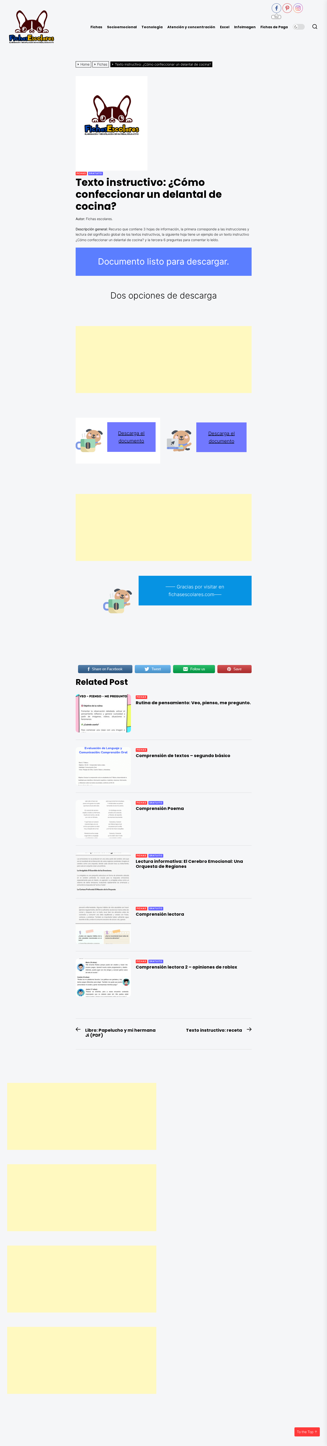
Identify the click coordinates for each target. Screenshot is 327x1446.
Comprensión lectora (160, 914)
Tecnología (152, 27)
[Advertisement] (164, 359)
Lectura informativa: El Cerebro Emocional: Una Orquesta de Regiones (189, 864)
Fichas (96, 27)
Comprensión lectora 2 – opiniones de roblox (186, 967)
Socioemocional (122, 27)
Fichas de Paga (274, 27)
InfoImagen (245, 27)
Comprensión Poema (160, 808)
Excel (224, 27)
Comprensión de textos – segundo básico (183, 756)
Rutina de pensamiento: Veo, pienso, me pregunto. (193, 703)
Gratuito (95, 173)
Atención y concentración (191, 27)
